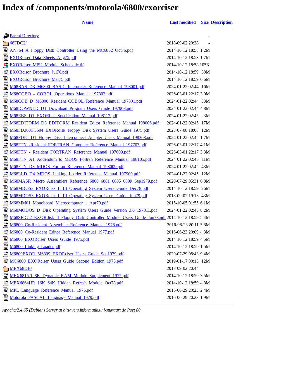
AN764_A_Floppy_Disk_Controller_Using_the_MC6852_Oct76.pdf (71, 50)
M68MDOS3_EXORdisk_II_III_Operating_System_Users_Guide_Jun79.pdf (78, 195)
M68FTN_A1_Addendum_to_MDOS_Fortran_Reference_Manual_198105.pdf (80, 159)
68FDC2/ (18, 43)
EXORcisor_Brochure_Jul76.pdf (39, 72)
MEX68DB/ (21, 268)
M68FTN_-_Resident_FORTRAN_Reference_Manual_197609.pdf (70, 152)
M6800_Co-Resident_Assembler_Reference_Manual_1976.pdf (66, 224)
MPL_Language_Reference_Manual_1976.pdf (51, 290)
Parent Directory (24, 35)
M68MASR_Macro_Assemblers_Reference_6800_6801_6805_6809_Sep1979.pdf (83, 181)
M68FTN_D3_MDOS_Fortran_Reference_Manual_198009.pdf (66, 166)
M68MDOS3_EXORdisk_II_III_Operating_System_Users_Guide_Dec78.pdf (79, 188)
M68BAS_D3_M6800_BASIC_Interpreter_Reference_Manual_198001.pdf (77, 86)
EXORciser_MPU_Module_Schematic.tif (47, 64)
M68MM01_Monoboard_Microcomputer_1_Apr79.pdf (59, 203)
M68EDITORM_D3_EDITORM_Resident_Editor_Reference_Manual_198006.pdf (84, 123)
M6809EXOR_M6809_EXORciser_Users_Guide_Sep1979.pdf (66, 253)
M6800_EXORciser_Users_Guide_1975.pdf (49, 239)
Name (87, 22)
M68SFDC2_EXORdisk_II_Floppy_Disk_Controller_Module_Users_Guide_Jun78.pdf (88, 217)
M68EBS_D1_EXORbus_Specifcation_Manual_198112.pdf (63, 115)
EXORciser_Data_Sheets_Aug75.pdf (43, 57)
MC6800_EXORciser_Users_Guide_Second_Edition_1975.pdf (66, 261)
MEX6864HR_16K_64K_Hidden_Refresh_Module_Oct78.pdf (66, 282)
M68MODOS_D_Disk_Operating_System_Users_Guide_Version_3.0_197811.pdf (83, 210)
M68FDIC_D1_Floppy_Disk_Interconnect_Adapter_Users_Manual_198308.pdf (81, 137)
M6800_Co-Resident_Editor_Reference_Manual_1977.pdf (62, 232)
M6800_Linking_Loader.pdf (35, 246)
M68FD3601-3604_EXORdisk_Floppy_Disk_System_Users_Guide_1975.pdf (79, 130)
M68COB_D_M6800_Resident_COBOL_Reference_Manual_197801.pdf (76, 101)
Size (205, 22)
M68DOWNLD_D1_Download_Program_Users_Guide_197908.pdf (71, 108)
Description (222, 22)
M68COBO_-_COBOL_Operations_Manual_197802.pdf (61, 93)
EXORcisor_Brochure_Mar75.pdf (40, 79)
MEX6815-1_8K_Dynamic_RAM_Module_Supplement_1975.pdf (69, 275)
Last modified (183, 22)
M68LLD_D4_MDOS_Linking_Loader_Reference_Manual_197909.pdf (75, 173)
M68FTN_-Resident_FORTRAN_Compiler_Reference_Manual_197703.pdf (78, 144)
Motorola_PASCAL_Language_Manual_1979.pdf (54, 297)
